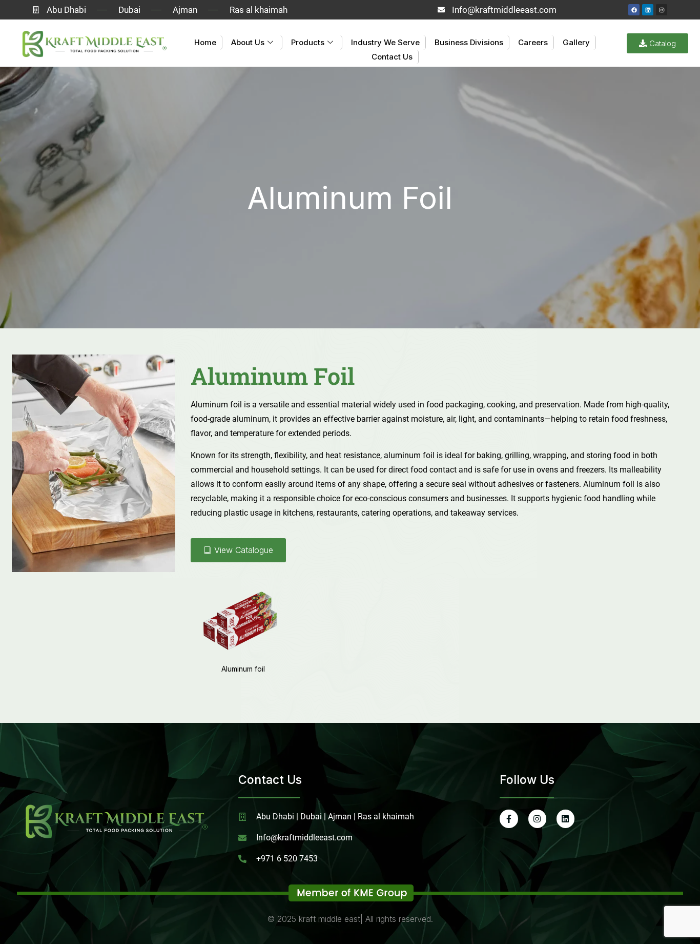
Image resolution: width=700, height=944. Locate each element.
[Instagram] (661, 9)
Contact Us (392, 57)
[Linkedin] (647, 9)
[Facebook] (634, 9)
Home (205, 42)
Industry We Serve (385, 42)
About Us (247, 42)
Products (307, 42)
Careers (533, 42)
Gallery (576, 42)
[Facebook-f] (509, 819)
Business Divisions (469, 42)
